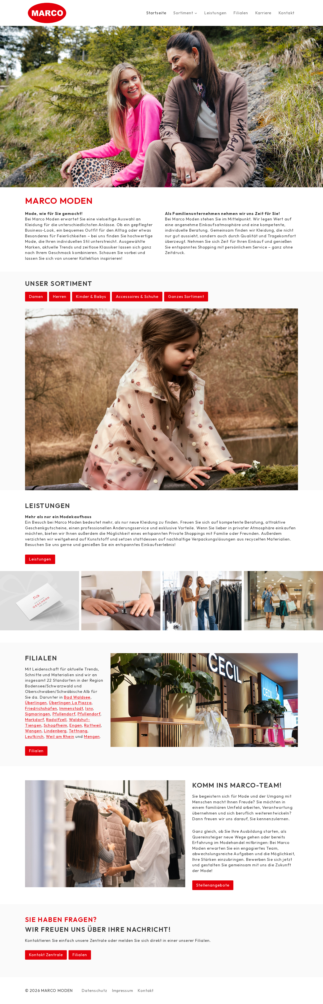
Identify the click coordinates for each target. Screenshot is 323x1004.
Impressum (122, 990)
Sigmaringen (37, 713)
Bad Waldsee (77, 697)
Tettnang (78, 730)
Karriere (263, 12)
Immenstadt (71, 708)
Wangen (33, 730)
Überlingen (36, 702)
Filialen (241, 12)
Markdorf (34, 719)
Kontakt (286, 12)
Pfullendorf (64, 713)
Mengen (92, 736)
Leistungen (215, 12)
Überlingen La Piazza (70, 702)
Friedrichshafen (41, 708)
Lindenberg (55, 730)
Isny (89, 708)
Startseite (156, 12)
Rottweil (92, 725)
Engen (75, 725)
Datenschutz (94, 990)
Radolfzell (56, 719)
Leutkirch (34, 736)
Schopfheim (55, 725)
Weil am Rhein (60, 736)
